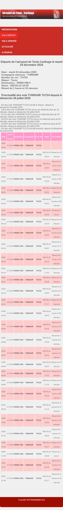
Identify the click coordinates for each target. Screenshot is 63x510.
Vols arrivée (9, 41)
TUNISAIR (29, 145)
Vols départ (9, 35)
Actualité (7, 47)
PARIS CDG (18, 145)
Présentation (9, 29)
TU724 (38, 145)
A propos (7, 52)
